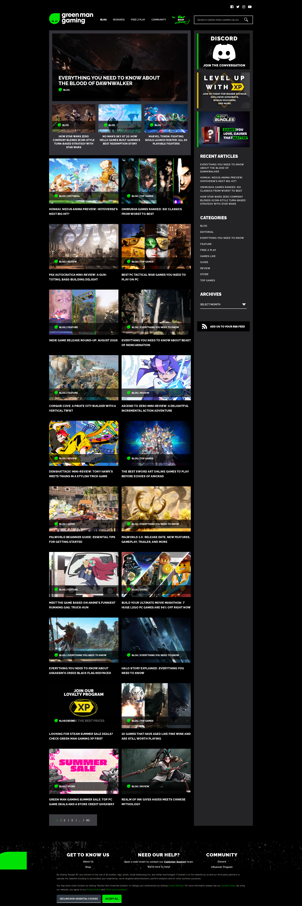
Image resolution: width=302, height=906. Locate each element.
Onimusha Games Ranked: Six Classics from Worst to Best (221, 188)
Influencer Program (222, 866)
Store (204, 274)
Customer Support (175, 861)
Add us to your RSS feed (227, 326)
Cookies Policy (228, 885)
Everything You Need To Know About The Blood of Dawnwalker (109, 80)
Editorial (207, 231)
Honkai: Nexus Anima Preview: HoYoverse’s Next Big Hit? (221, 179)
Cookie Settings (176, 885)
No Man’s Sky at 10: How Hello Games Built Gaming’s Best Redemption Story (120, 139)
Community (158, 19)
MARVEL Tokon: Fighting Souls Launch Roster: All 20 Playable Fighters (166, 139)
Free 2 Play (138, 19)
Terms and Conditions (116, 889)
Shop (181, 19)
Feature (206, 244)
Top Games (207, 280)
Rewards (119, 19)
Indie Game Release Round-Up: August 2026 (83, 340)
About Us (88, 861)
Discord (222, 861)
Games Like (208, 256)
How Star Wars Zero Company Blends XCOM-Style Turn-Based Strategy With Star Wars (74, 141)
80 (88, 820)
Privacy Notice (94, 889)
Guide (204, 262)
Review (205, 268)
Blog (103, 19)
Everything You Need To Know (222, 237)
